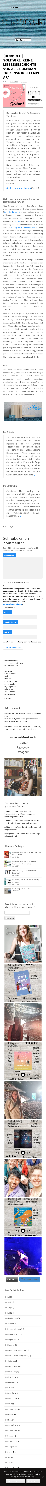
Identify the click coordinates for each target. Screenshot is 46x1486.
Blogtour (10, 1345)
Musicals (10, 1414)
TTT (8, 1462)
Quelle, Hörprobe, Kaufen (18, 188)
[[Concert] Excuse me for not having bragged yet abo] (23, 1256)
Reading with (12, 1430)
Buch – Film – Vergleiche (16, 1350)
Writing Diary (12, 1468)
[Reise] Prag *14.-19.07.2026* (21, 889)
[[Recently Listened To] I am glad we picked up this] (23, 1217)
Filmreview (11, 1372)
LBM (8, 1388)
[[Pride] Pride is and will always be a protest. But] (23, 1178)
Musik (9, 1420)
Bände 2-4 (16, 212)
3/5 (8, 1302)
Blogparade (11, 1339)
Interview (11, 1382)
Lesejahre (11, 1393)
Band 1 (7, 212)
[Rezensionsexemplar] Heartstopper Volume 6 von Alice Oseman (24, 862)
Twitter (23, 743)
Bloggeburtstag (13, 1334)
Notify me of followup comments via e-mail (23, 642)
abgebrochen (12, 1318)
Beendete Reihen (14, 1329)
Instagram (23, 752)
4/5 (10, 527)
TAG (8, 1457)
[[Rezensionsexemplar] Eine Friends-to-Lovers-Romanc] (23, 983)
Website (7, 632)
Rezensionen (16, 527)
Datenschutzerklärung (12, 604)
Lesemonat (11, 1398)
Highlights (11, 1377)
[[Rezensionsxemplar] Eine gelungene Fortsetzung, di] (23, 1061)
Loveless (17, 221)
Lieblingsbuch (12, 1409)
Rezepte (10, 1446)
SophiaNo (24, 82)
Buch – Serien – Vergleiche (17, 1355)
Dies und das (12, 1366)
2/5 (8, 1297)
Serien (9, 1452)
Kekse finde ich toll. (15, 1481)
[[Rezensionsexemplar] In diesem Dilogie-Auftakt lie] (23, 1139)
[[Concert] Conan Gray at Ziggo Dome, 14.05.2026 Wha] (23, 1100)
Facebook (23, 747)
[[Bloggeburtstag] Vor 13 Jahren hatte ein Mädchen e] (23, 944)
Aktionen (10, 1323)
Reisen (10, 1436)
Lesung (10, 1404)
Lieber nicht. (33, 1481)
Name (7, 612)
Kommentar (9, 555)
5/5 (8, 1313)
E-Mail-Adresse (10, 622)
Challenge (11, 1361)
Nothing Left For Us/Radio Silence (24, 227)
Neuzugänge (12, 1425)
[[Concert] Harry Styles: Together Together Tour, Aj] (23, 1022)
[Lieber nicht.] (43, 1477)
